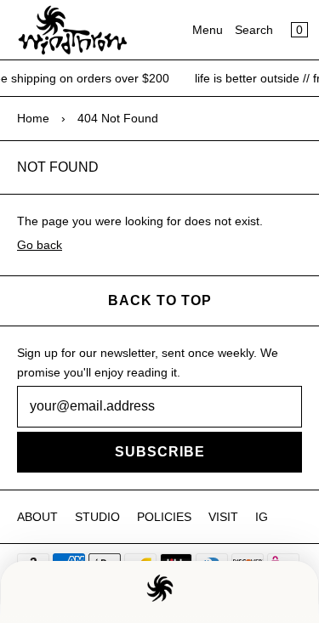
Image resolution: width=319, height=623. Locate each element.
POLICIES (164, 517)
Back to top (160, 300)
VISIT (223, 517)
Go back (39, 245)
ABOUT (37, 517)
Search (254, 30)
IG (261, 517)
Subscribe (160, 452)
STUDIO (97, 517)
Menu (207, 30)
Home (33, 118)
